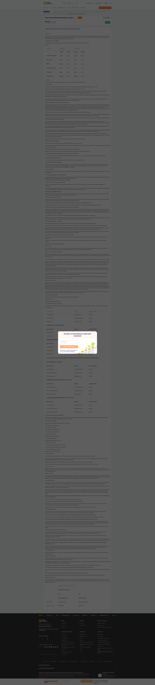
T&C (71, 350)
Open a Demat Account (69, 346)
